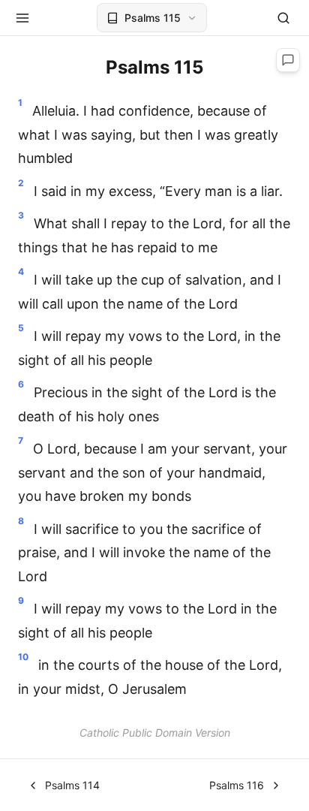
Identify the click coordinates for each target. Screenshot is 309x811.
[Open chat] (288, 60)
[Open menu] (22, 18)
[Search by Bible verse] (283, 18)
